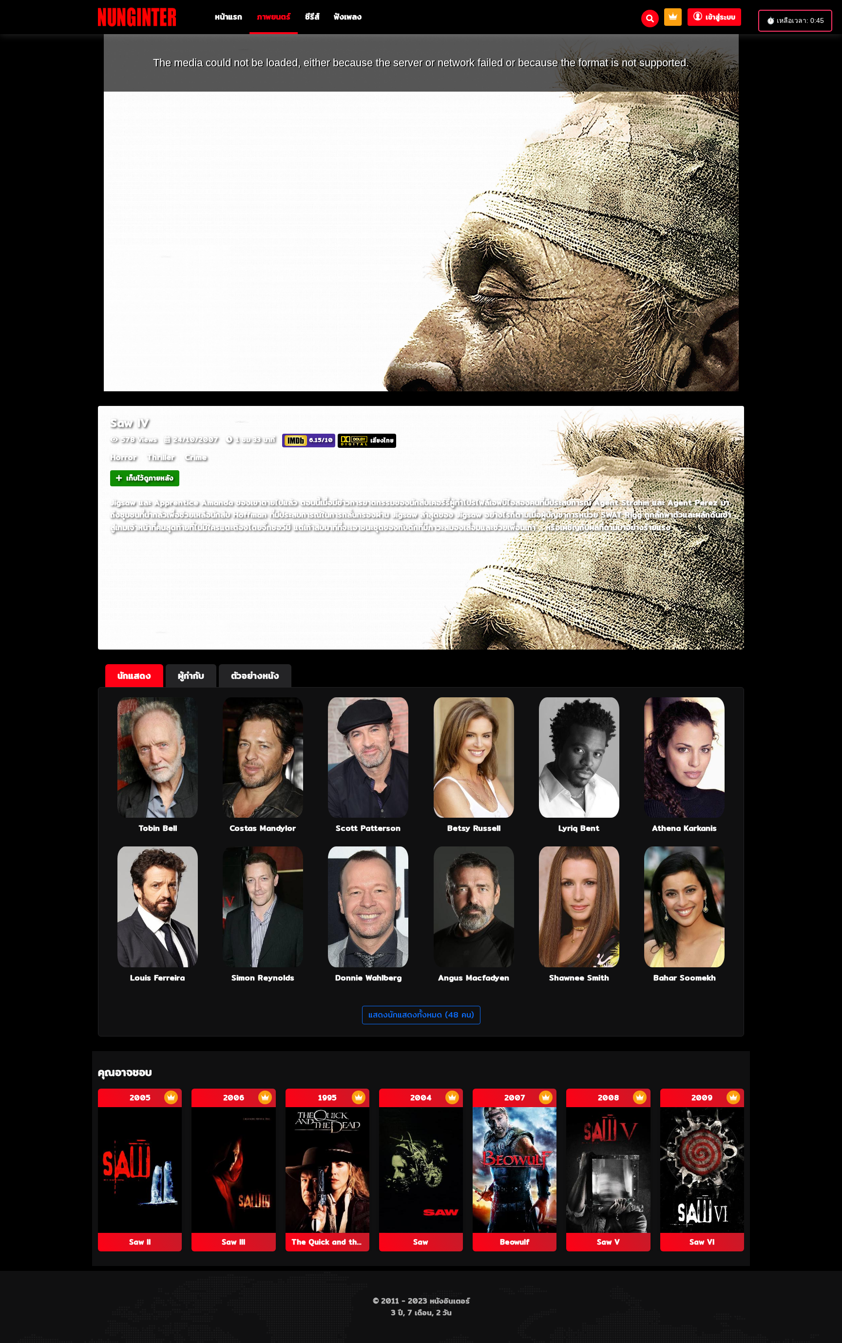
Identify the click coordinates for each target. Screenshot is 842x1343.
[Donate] (673, 17)
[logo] (137, 16)
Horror (123, 457)
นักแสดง (134, 676)
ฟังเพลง (348, 17)
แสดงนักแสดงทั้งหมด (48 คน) (421, 1015)
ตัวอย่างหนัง (255, 676)
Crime (196, 457)
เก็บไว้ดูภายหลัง (149, 478)
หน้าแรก (228, 17)
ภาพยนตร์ (273, 17)
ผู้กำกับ (191, 676)
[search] (650, 18)
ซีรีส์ (312, 17)
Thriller (160, 457)
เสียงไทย (382, 439)
